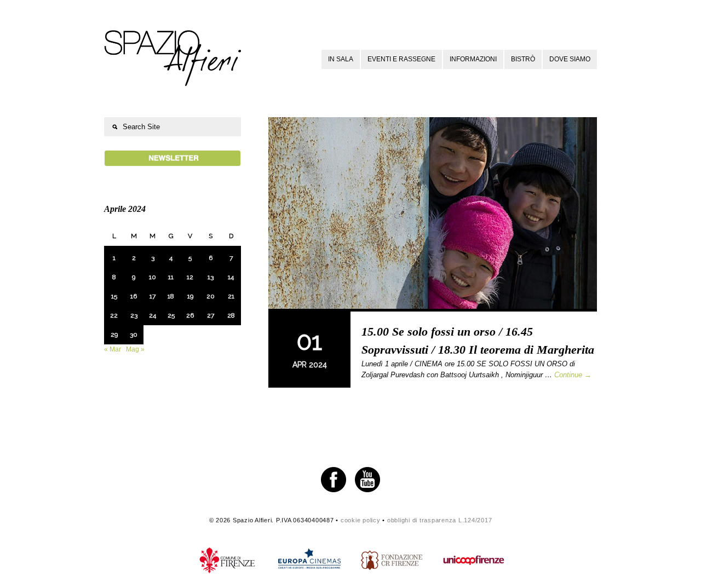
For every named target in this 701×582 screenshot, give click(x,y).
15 (114, 296)
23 (133, 315)
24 (152, 315)
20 (210, 296)
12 (190, 277)
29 (114, 334)
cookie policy (361, 520)
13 (211, 277)
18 (171, 296)
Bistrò (523, 59)
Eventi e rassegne (401, 59)
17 (153, 296)
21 (231, 296)
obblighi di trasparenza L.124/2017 (439, 520)
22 (114, 315)
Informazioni (473, 59)
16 (133, 296)
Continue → (572, 375)
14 (231, 277)
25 (171, 315)
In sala (340, 59)
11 (171, 277)
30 (133, 334)
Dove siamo (569, 59)
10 (152, 277)
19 (190, 296)
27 (210, 315)
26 (190, 315)
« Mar (112, 349)
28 (231, 315)
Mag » (135, 349)
